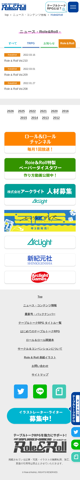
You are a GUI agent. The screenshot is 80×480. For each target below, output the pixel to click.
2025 (21, 111)
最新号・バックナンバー (40, 314)
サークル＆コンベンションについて (40, 348)
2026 (10, 111)
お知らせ (49, 43)
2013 (45, 117)
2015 (23, 117)
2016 (65, 111)
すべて (13, 43)
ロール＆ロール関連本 (40, 340)
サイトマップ (40, 374)
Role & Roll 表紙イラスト (40, 357)
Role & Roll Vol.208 (16, 88)
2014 (34, 117)
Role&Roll (12, 55)
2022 (32, 111)
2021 (43, 111)
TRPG (31, 43)
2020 (54, 111)
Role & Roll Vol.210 (16, 60)
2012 (56, 117)
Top (6, 14)
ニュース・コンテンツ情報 (29, 14)
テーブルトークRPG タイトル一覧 (40, 322)
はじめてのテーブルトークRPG (40, 331)
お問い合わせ (40, 365)
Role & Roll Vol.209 (16, 74)
